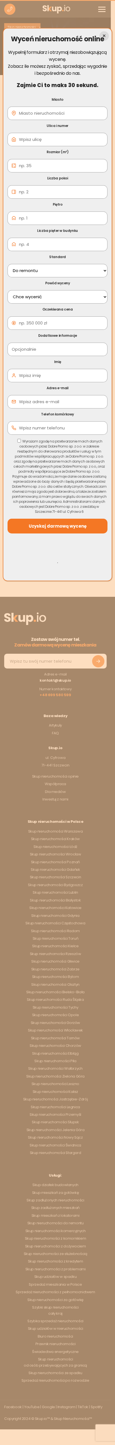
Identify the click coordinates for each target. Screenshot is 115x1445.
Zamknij (104, 36)
